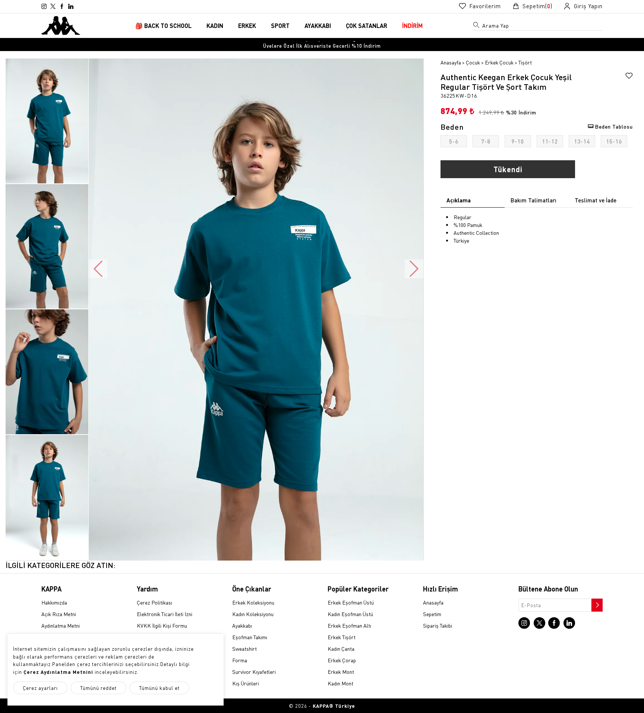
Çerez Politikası (154, 602)
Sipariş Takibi (437, 625)
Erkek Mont (341, 671)
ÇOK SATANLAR (366, 25)
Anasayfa (451, 62)
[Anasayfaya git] (60, 24)
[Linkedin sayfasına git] (70, 6)
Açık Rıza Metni (58, 614)
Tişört (525, 62)
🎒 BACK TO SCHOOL (163, 25)
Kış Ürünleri (245, 683)
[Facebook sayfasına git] (61, 6)
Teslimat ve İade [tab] (595, 200)
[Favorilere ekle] (629, 76)
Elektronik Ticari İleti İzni (164, 614)
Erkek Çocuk (499, 62)
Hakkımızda (54, 602)
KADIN (214, 25)
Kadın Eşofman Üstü (350, 614)
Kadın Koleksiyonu (253, 614)
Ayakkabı (242, 625)
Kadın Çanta (341, 648)
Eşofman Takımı (249, 637)
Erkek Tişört (342, 637)
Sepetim (432, 614)
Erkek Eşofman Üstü (351, 602)
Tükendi (508, 169)
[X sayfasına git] (53, 6)
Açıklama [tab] (458, 200)
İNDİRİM (412, 25)
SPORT (280, 25)
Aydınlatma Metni (60, 625)
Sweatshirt (244, 648)
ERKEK (247, 25)
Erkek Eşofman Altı (349, 625)
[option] (322, 44)
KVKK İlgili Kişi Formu (162, 625)
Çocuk (473, 62)
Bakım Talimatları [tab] (533, 200)
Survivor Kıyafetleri (254, 671)
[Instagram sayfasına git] (44, 6)
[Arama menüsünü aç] (476, 26)
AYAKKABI (317, 25)
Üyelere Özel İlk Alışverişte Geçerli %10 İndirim (322, 44)
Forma (239, 660)
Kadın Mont (340, 683)
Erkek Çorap (342, 660)
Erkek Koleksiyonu (253, 602)
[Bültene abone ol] (596, 603)
